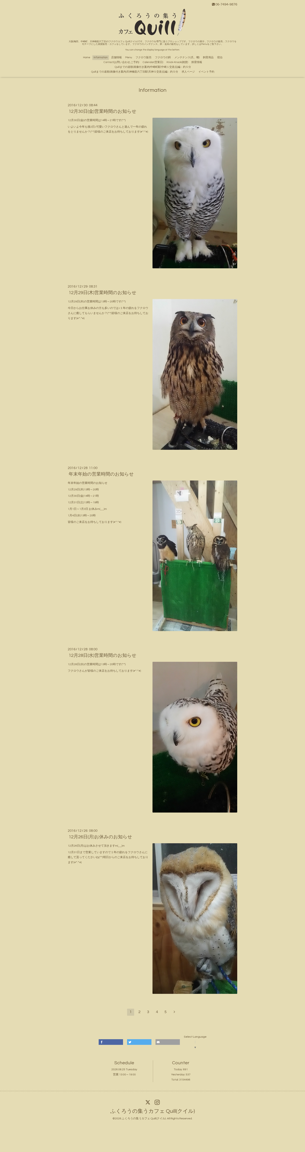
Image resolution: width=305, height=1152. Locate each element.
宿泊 (219, 57)
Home (86, 57)
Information (101, 57)
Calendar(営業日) (153, 62)
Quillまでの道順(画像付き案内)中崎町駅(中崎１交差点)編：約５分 (153, 67)
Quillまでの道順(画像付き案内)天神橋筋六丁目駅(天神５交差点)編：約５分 (134, 71)
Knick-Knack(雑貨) (177, 62)
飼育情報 (197, 62)
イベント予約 (206, 71)
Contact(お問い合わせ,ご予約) (121, 62)
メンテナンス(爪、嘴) (186, 57)
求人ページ (188, 71)
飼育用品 (208, 57)
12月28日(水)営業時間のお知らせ (102, 655)
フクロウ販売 (143, 57)
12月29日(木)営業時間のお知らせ (102, 292)
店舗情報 (116, 57)
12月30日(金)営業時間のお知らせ (102, 111)
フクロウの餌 (163, 57)
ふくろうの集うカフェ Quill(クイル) (152, 1111)
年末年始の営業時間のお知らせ (101, 474)
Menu (128, 57)
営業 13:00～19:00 (124, 1074)
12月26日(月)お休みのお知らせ (100, 837)
